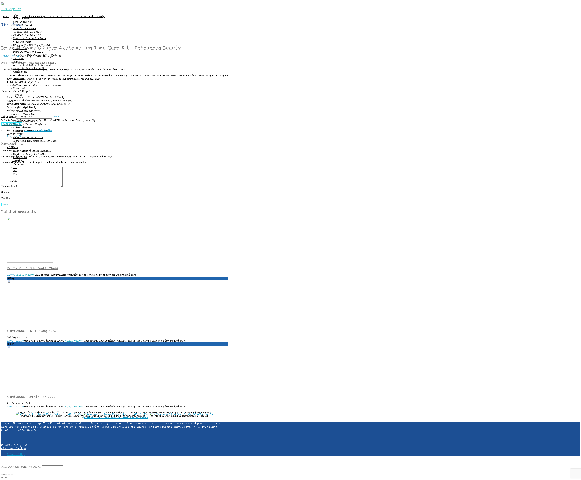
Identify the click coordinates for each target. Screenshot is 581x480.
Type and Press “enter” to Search (21, 467)
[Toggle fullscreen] (5, 474)
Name (5, 192)
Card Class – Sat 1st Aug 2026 (31, 331)
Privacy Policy (16, 454)
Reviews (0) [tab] (14, 136)
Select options (25, 275)
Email (5, 198)
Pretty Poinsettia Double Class (32, 268)
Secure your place (12, 124)
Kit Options (8, 117)
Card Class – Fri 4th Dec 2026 (31, 397)
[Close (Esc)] (12, 474)
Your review (9, 186)
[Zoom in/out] (2, 474)
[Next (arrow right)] (5, 477)
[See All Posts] (2, 33)
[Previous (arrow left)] (2, 477)
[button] (11, 9)
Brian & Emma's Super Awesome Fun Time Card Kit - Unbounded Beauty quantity (48, 120)
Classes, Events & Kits (38, 130)
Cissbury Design (13, 448)
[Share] (9, 474)
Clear (55, 116)
